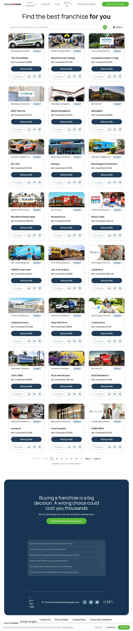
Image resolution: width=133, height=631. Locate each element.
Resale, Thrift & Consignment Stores (21, 210)
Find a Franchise (29, 4)
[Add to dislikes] (34, 76)
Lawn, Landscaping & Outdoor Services (101, 51)
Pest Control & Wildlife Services (61, 316)
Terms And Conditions (101, 619)
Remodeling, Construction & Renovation (21, 51)
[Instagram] (84, 602)
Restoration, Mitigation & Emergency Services (21, 157)
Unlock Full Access (115, 4)
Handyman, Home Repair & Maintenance (61, 368)
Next (88, 458)
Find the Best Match (86, 4)
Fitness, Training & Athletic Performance (61, 51)
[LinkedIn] (91, 602)
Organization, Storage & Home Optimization (61, 104)
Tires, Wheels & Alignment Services (61, 263)
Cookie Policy (79, 619)
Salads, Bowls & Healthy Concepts (21, 421)
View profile (26, 68)
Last (96, 458)
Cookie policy (68, 627)
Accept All (124, 627)
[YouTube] (97, 602)
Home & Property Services (100, 421)
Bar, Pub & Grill (96, 104)
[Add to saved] (40, 76)
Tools (57, 4)
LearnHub (45, 4)
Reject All (98, 627)
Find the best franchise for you (66, 521)
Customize (111, 627)
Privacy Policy (61, 619)
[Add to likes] (29, 76)
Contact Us (45, 619)
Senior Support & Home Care (101, 263)
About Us (67, 4)
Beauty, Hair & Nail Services (60, 157)
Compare (18, 76)
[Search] (105, 27)
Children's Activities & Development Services (101, 210)
